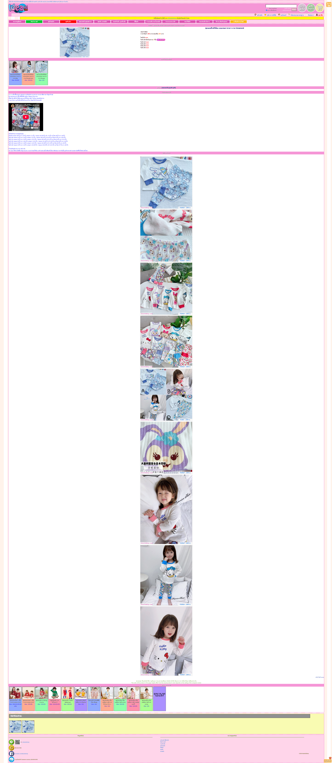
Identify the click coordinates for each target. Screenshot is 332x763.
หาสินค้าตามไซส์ (238, 21)
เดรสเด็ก (162, 751)
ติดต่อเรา (311, 15)
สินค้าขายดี (34, 21)
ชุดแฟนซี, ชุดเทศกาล (85, 21)
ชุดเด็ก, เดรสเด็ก (102, 21)
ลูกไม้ (284, 10)
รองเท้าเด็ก (162, 743)
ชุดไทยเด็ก (51, 21)
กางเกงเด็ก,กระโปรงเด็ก (153, 21)
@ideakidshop (172, 18)
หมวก (290, 8)
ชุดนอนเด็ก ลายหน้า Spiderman (67, 701)
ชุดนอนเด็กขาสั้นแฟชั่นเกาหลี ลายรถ (120, 701)
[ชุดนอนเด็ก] (165, 87)
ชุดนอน (11, 94)
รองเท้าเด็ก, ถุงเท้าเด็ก (119, 21)
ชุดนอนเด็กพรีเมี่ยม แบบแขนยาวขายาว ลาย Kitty (15, 76)
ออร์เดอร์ (283, 15)
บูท (288, 8)
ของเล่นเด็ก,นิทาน (204, 21)
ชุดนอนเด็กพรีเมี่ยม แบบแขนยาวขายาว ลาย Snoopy (41, 76)
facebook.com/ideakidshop (21, 753)
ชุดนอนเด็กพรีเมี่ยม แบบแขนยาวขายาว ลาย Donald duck (28, 76)
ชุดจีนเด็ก (68, 21)
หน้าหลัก (259, 15)
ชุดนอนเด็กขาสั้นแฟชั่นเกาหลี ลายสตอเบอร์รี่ (133, 702)
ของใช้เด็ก (187, 21)
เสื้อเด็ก (136, 21)
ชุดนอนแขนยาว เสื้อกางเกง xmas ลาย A (28, 701)
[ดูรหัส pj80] (172, 87)
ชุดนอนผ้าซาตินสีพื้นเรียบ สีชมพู (94, 701)
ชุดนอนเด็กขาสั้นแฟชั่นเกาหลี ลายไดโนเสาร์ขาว (107, 702)
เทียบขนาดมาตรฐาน (297, 15)
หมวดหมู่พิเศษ (17, 21)
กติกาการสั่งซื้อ (271, 15)
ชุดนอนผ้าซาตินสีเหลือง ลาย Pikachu (81, 701)
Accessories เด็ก (170, 21)
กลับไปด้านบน (319, 677)
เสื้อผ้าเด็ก (166, 740)
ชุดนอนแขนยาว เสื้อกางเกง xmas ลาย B (15, 701)
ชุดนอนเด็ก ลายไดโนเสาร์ (54, 701)
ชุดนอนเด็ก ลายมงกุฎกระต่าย (41, 701)
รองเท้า (285, 8)
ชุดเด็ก (161, 749)
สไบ (286, 10)
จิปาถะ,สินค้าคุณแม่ (221, 21)
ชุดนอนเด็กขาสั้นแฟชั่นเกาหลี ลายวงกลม (146, 702)
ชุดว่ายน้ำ (289, 10)
